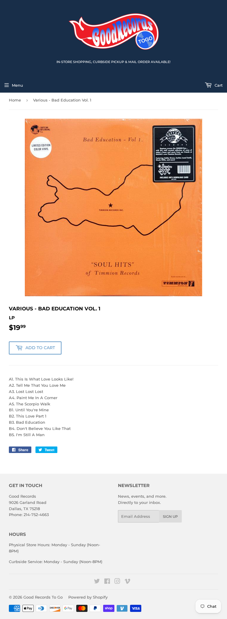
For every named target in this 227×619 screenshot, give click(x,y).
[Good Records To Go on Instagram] (117, 582)
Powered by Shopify (88, 597)
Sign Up (170, 516)
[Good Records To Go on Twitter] (97, 582)
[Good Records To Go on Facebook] (107, 582)
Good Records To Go (43, 597)
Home (15, 100)
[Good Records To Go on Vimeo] (127, 582)
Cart (218, 85)
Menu (17, 85)
